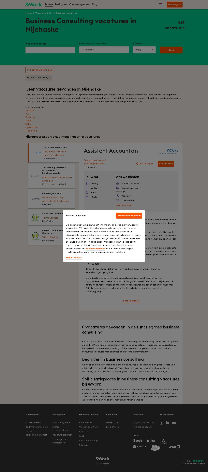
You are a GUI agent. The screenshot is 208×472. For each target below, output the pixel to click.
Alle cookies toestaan (129, 215)
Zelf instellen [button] (73, 258)
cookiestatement (95, 249)
